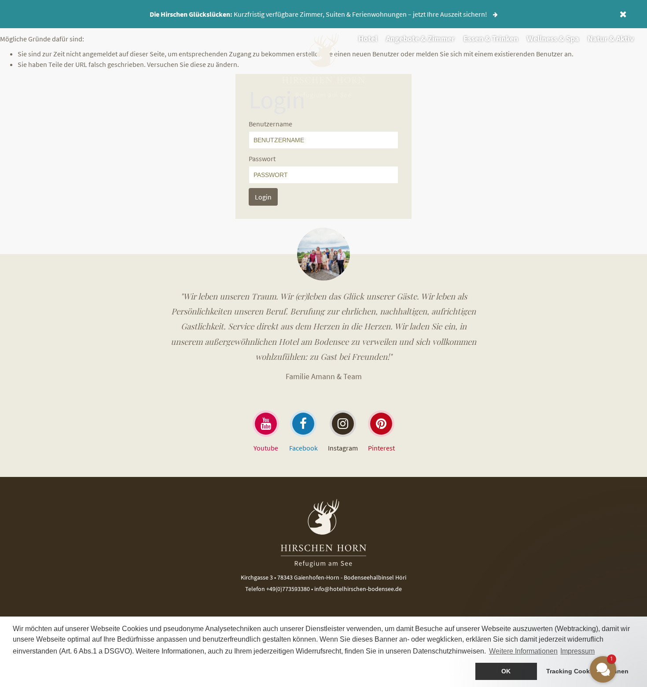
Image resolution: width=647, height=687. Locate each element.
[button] (550, 589)
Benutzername (270, 123)
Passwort (262, 158)
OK (506, 671)
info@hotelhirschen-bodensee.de (358, 589)
